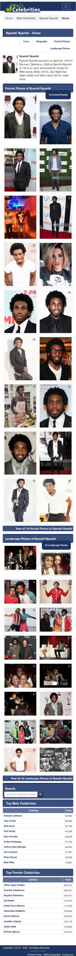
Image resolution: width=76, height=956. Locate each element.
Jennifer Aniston (12, 921)
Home (26, 41)
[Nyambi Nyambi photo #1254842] (20, 647)
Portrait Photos (62, 41)
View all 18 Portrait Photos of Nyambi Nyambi (44, 528)
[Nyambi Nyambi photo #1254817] (20, 117)
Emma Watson (11, 916)
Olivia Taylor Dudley (14, 885)
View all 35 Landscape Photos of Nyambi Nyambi (41, 778)
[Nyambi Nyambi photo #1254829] (55, 591)
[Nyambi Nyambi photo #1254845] (20, 619)
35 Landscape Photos (56, 545)
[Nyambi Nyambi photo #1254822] (20, 759)
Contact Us (67, 954)
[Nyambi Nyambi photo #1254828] (55, 647)
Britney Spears (12, 931)
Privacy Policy (34, 954)
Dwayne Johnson (13, 815)
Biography (41, 41)
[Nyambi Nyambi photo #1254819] (55, 703)
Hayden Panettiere (13, 895)
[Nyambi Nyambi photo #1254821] (20, 170)
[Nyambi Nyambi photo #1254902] (55, 170)
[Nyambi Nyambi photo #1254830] (20, 500)
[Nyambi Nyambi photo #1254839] (20, 312)
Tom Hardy (9, 831)
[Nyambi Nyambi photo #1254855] (20, 453)
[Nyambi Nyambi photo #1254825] (20, 558)
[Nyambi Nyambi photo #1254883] (55, 217)
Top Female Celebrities (23, 872)
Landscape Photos (60, 48)
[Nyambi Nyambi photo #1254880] (55, 731)
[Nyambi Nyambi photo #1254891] (20, 264)
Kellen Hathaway (13, 841)
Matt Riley (9, 862)
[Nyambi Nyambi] (10, 64)
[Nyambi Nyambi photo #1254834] (20, 359)
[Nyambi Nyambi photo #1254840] (55, 675)
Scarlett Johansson (14, 890)
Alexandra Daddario (14, 910)
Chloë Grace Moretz (14, 905)
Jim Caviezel (10, 852)
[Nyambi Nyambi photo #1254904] (55, 264)
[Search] (40, 794)
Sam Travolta (11, 836)
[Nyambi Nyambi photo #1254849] (55, 759)
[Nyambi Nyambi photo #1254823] (55, 563)
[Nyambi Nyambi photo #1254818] (55, 312)
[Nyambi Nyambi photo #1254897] (20, 406)
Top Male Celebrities (21, 803)
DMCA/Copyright (51, 954)
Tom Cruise (10, 820)
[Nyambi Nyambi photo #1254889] (55, 453)
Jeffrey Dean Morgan (15, 846)
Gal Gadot (9, 900)
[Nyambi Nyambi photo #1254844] (20, 675)
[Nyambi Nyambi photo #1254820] (55, 406)
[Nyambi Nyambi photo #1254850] (20, 703)
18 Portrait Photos (58, 94)
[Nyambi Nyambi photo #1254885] (20, 731)
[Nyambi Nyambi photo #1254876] (20, 217)
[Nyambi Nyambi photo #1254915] (55, 123)
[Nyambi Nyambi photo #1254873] (55, 359)
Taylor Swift (10, 926)
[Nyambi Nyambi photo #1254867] (55, 619)
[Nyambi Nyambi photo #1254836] (55, 500)
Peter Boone (10, 857)
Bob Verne (9, 826)
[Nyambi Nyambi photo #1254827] (20, 591)
